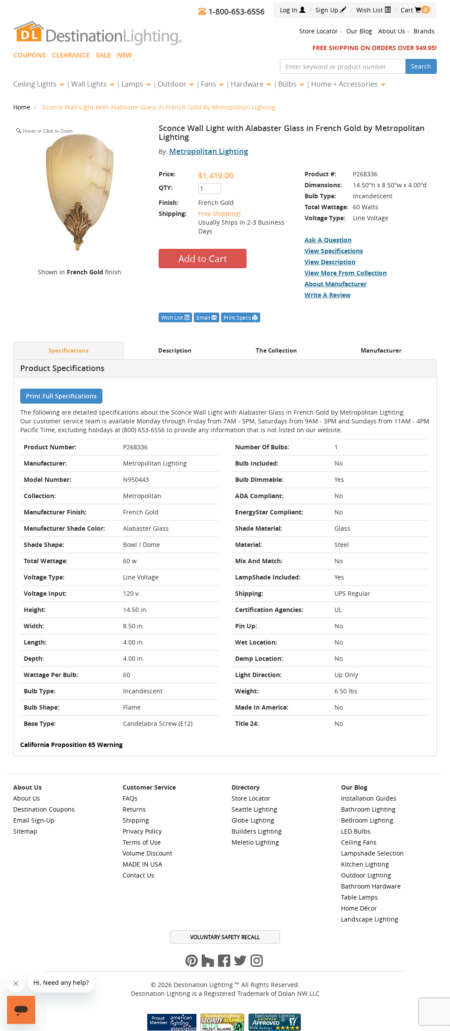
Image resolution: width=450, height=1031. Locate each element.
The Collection (276, 350)
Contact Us (138, 875)
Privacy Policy (142, 831)
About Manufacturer (336, 284)
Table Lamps (359, 897)
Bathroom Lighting (368, 809)
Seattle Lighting (254, 809)
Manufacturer (381, 350)
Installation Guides (368, 798)
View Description (330, 262)
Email (203, 317)
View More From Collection (346, 273)
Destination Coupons (44, 809)
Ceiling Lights (35, 84)
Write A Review (328, 295)
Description (175, 350)
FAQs (130, 798)
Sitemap (25, 831)
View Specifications (334, 251)
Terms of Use (142, 842)
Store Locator (318, 31)
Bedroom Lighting (367, 820)
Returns (134, 809)
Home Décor (359, 908)
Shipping (136, 820)
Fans (209, 84)
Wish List (370, 10)
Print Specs (238, 317)
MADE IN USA (142, 864)
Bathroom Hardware (371, 886)
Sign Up (328, 10)
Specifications (68, 350)
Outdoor (173, 84)
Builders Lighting (257, 831)
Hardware (248, 84)
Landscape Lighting (369, 919)
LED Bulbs (355, 831)
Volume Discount (147, 853)
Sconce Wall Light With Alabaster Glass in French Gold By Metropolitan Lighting (159, 107)
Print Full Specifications (61, 396)
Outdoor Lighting (366, 875)
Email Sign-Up (33, 820)
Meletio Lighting (255, 842)
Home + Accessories (345, 84)
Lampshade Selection (372, 853)
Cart (411, 10)
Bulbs (288, 84)
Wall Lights (90, 84)
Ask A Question (328, 240)
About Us (391, 31)
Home (22, 107)
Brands (424, 31)
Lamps (133, 84)
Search (421, 66)
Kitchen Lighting (365, 864)
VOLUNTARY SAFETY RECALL (225, 936)
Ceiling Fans (359, 842)
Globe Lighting (253, 820)
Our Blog (359, 31)
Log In (289, 10)
